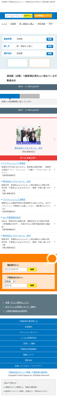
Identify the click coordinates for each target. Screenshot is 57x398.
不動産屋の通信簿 (18, 8)
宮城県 (13, 24)
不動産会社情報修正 (28, 349)
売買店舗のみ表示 (39, 63)
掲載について (28, 355)
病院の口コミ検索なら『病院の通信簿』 (21, 387)
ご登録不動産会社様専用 (16, 311)
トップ (4, 24)
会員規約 (28, 327)
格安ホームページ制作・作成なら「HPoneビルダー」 (27, 391)
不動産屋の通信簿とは (28, 321)
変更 (50, 39)
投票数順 (10, 96)
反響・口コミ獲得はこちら (17, 302)
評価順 (30, 96)
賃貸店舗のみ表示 (17, 63)
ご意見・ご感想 (28, 343)
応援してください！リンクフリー (28, 366)
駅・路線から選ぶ (26, 24)
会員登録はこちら (43, 16)
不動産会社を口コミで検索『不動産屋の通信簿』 (29, 372)
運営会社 (28, 360)
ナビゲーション (52, 8)
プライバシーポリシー (28, 332)
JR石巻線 (41, 24)
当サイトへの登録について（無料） (21, 307)
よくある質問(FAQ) (28, 338)
